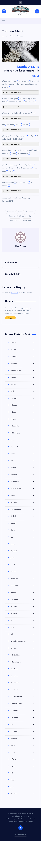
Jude (12, 787)
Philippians (22, 683)
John (22, 634)
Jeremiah (22, 502)
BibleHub (35, 76)
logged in (14, 293)
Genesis (22, 343)
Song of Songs (22, 488)
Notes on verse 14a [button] (13, 118)
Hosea (22, 530)
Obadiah (14, 551)
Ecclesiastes (22, 481)
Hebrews (22, 738)
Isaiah (22, 495)
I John (22, 766)
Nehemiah (22, 447)
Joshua (22, 377)
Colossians (22, 690)
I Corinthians (22, 655)
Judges (22, 384)
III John (13, 780)
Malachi (22, 606)
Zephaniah (22, 586)
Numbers (22, 363)
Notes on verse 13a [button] (13, 92)
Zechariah (22, 599)
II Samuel (22, 405)
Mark (22, 620)
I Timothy (22, 710)
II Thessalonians (22, 704)
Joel (22, 537)
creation (11, 212)
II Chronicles (15, 433)
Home (4, 21)
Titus (22, 724)
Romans (22, 648)
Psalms (22, 468)
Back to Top (21, 834)
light (30, 216)
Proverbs (22, 474)
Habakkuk (22, 579)
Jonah (22, 558)
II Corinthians (22, 662)
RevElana (20, 246)
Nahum (13, 572)
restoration (15, 220)
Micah (22, 565)
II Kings (22, 419)
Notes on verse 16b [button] (13, 191)
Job (22, 461)
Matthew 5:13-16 (28, 67)
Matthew (22, 613)
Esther (22, 454)
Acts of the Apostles (22, 641)
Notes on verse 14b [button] (13, 130)
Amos (22, 544)
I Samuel (22, 398)
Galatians (22, 669)
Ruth (22, 391)
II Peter (22, 759)
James (22, 745)
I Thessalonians (22, 697)
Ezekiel (22, 516)
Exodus (22, 350)
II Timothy (22, 717)
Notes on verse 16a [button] (13, 176)
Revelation (22, 794)
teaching (27, 220)
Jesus (22, 216)
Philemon (22, 731)
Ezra (22, 440)
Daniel (22, 523)
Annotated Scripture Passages (12, 36)
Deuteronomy (22, 370)
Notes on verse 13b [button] (13, 107)
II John (13, 773)
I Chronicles (15, 426)
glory (20, 212)
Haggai (22, 592)
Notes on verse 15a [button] (13, 144)
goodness (30, 212)
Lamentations (22, 509)
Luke (22, 627)
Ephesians (22, 676)
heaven (12, 216)
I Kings (22, 412)
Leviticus (22, 357)
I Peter (22, 752)
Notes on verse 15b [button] (13, 159)
